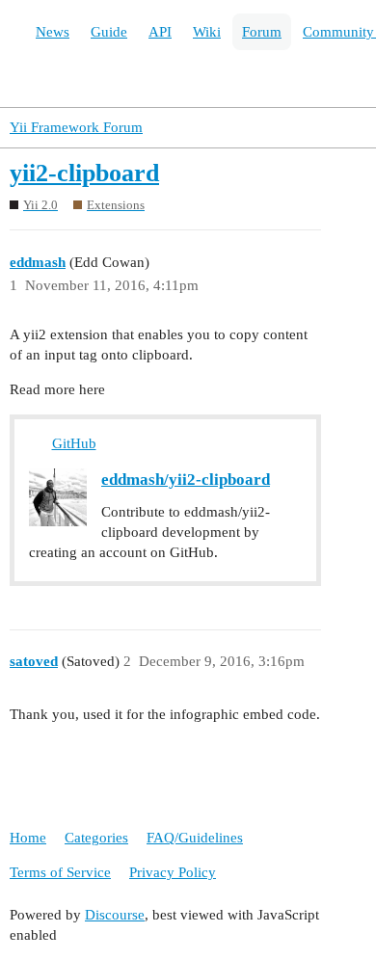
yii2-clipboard (84, 173)
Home (28, 837)
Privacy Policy (172, 872)
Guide (109, 32)
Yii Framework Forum (76, 127)
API (160, 32)
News (52, 32)
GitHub (74, 443)
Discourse (115, 914)
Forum (262, 32)
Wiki (207, 32)
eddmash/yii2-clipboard (185, 479)
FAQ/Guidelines (195, 837)
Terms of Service (60, 872)
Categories (96, 837)
